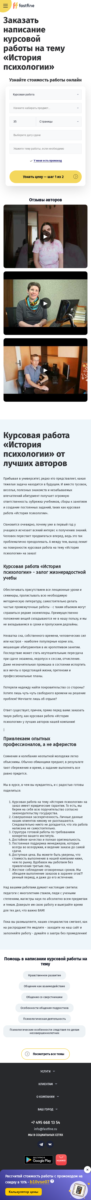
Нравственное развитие (44, 975)
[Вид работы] (45, 96)
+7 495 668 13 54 (73, 6)
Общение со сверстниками (44, 997)
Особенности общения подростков (44, 1008)
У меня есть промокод (48, 160)
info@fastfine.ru (45, 1129)
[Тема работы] (45, 150)
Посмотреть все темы (48, 1054)
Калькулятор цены (23, 1192)
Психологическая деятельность (44, 1018)
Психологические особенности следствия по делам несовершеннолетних (44, 1031)
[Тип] (59, 123)
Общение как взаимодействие (44, 986)
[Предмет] (45, 110)
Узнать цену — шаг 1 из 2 (43, 177)
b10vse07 (39, 1182)
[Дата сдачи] (45, 137)
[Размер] (22, 123)
